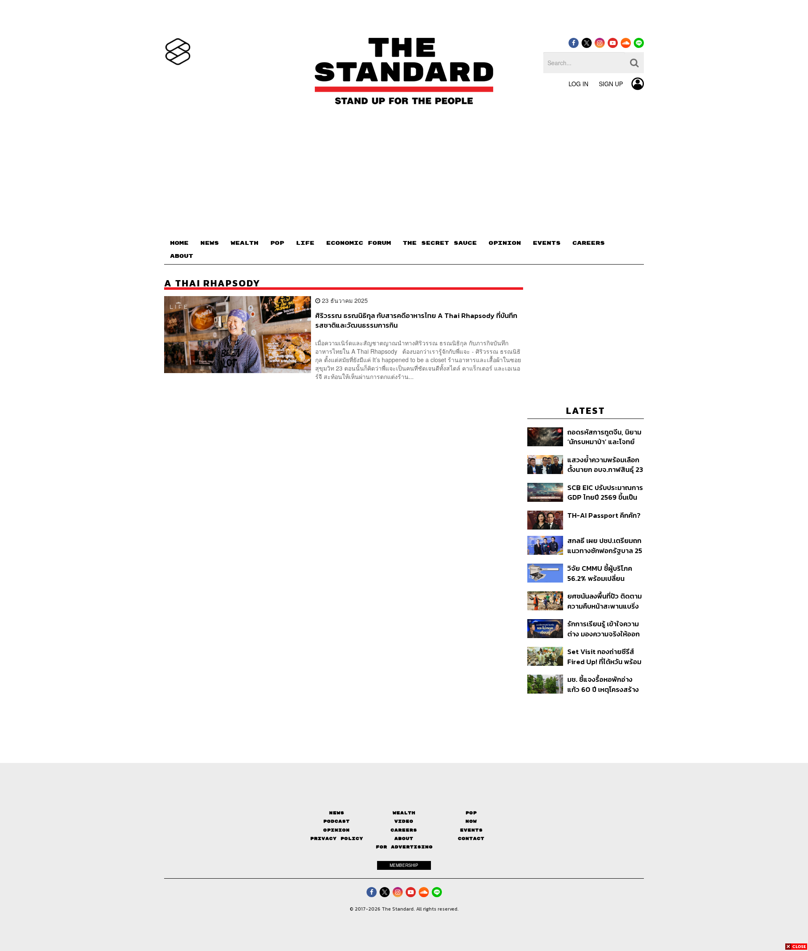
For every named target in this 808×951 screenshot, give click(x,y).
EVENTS (547, 243)
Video (403, 821)
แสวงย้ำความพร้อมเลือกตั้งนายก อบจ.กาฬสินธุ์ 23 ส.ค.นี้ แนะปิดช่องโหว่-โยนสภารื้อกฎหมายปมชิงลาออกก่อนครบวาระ (605, 464)
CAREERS (588, 243)
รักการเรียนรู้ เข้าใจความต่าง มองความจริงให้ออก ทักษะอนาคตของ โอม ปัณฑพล (603, 628)
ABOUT (181, 256)
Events (471, 830)
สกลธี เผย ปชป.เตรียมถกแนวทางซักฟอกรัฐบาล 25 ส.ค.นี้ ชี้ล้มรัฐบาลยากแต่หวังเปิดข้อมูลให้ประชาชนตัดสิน (604, 545)
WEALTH (244, 243)
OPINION (505, 243)
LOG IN (578, 83)
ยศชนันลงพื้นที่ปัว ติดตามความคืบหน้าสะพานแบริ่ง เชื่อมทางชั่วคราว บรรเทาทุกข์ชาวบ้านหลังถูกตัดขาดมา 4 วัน (604, 600)
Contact (471, 838)
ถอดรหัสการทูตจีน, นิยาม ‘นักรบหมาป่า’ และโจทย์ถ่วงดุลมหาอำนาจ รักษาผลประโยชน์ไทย (604, 436)
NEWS (209, 243)
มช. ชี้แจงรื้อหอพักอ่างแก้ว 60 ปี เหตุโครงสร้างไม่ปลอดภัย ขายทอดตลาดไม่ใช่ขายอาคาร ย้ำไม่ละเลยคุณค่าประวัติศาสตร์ (603, 684)
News (336, 813)
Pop (471, 813)
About (403, 838)
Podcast (336, 821)
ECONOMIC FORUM (358, 243)
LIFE (305, 243)
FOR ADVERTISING (404, 847)
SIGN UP (611, 83)
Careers (404, 830)
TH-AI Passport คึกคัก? (604, 516)
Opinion (336, 830)
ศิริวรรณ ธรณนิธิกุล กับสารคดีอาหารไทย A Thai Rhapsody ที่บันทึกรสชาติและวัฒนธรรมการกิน (416, 320)
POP (277, 243)
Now (471, 821)
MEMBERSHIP (404, 865)
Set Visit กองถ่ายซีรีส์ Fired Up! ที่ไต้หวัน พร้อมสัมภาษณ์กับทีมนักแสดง (604, 656)
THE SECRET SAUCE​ (440, 243)
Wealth (404, 813)
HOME (179, 243)
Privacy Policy (336, 838)
